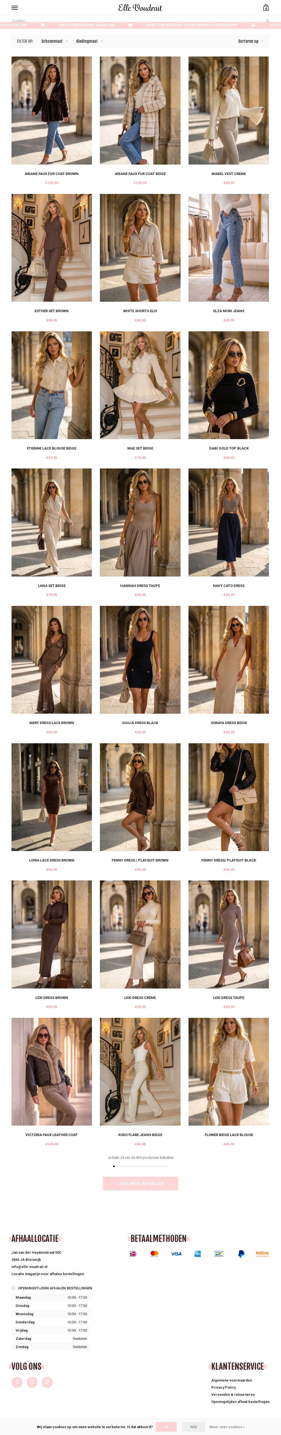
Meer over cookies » (227, 1427)
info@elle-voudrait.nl (29, 1267)
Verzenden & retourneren (233, 1394)
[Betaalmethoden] (133, 1254)
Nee (193, 1427)
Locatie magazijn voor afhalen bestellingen (48, 1274)
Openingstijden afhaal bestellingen (240, 1402)
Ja (166, 1427)
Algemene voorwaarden (231, 1380)
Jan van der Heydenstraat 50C (36, 1252)
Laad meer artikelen (140, 1183)
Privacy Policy (223, 1387)
